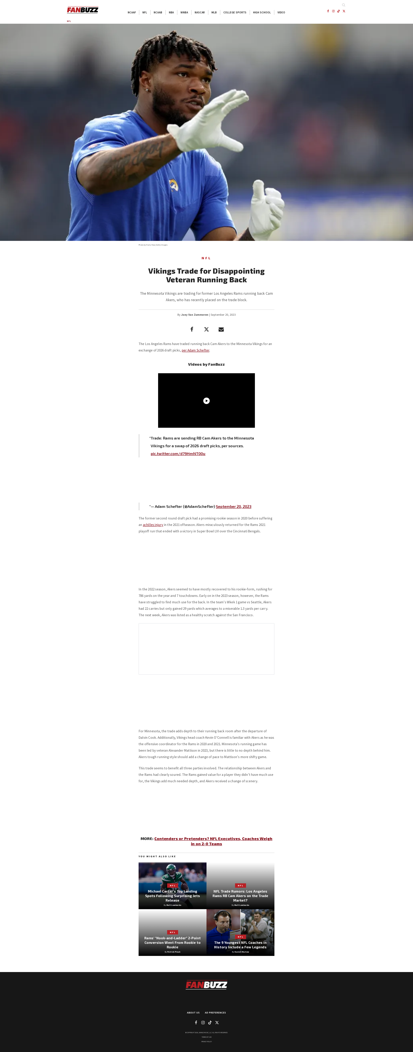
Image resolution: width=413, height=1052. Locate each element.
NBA (171, 12)
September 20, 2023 (233, 506)
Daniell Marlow (242, 952)
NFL (144, 12)
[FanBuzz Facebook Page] (328, 11)
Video (281, 12)
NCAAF (132, 12)
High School (262, 12)
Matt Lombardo (173, 905)
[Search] (343, 5)
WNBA (184, 12)
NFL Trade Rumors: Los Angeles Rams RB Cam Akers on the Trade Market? (240, 895)
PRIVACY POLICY (206, 1042)
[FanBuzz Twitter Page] (344, 11)
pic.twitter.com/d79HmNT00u (178, 453)
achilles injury (153, 525)
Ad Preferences (215, 1012)
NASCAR (200, 12)
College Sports (235, 12)
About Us (193, 1012)
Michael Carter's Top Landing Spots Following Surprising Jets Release (172, 895)
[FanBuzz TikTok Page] (339, 11)
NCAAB (158, 12)
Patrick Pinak (173, 952)
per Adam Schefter (195, 350)
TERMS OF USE (207, 1037)
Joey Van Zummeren (194, 314)
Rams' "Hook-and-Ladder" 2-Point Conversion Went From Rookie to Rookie (172, 942)
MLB (214, 12)
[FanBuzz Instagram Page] (333, 11)
